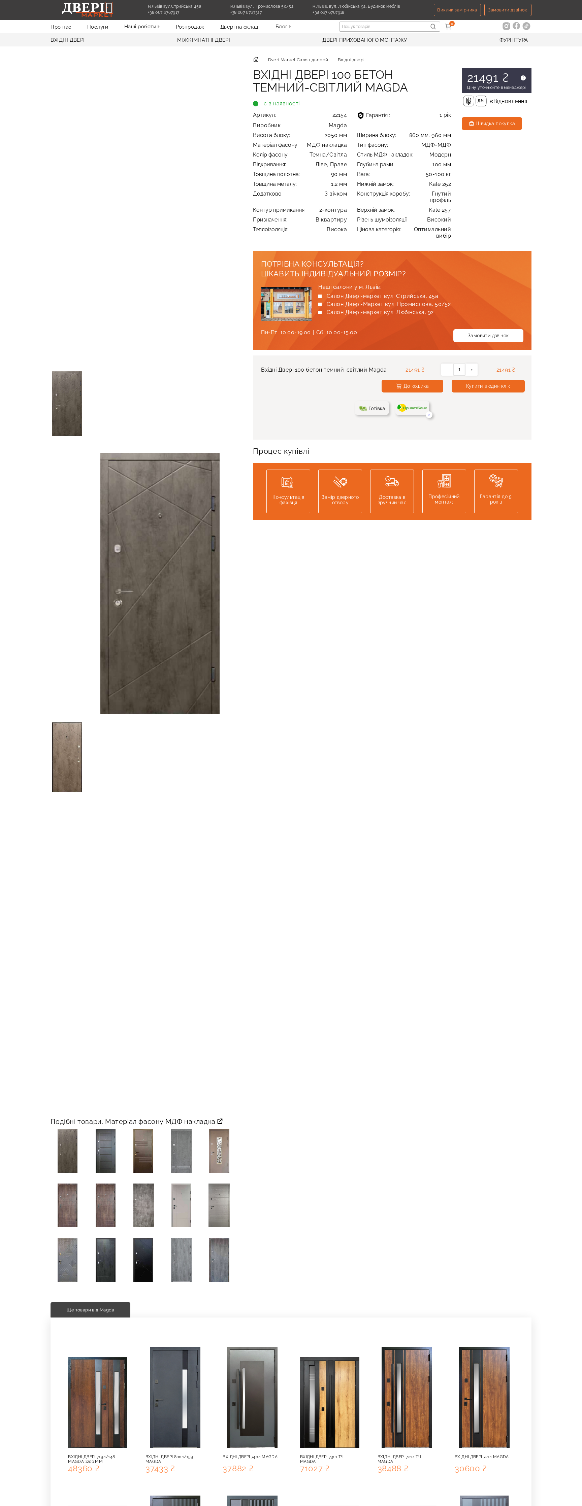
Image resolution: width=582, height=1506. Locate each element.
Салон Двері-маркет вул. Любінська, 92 (380, 312)
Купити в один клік (488, 386)
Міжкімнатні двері (203, 40)
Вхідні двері (68, 40)
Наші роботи (141, 27)
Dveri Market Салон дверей (298, 59)
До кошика (416, 386)
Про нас (61, 27)
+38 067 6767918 (344, 12)
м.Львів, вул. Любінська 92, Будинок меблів (356, 6)
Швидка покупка (495, 123)
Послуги (97, 27)
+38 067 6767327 (261, 12)
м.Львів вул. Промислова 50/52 (261, 6)
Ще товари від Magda (90, 1309)
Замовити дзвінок (507, 9)
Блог (282, 27)
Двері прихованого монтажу (364, 40)
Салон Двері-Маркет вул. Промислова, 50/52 (389, 304)
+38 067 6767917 (179, 12)
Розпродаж (190, 27)
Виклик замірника (457, 9)
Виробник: (300, 125)
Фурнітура (513, 40)
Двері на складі (240, 27)
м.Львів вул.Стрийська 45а (174, 6)
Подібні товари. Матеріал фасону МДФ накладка (134, 1122)
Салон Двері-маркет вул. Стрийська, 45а (382, 296)
